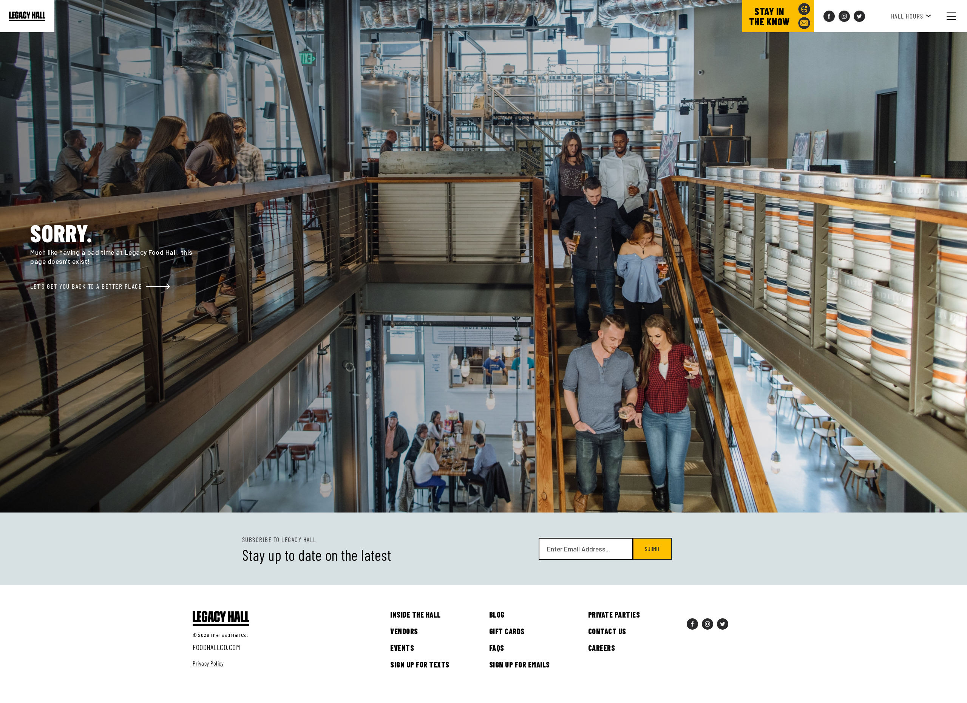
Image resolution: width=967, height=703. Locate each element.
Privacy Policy (208, 663)
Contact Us (607, 631)
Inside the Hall (415, 614)
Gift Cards (507, 631)
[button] (957, 16)
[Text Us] (804, 9)
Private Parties (614, 614)
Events (402, 647)
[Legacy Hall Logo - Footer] (221, 619)
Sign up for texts (420, 664)
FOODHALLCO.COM (216, 647)
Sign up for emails (519, 664)
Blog (497, 614)
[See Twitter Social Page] (859, 16)
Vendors (404, 631)
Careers (601, 647)
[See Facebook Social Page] (829, 16)
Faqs (496, 647)
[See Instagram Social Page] (844, 16)
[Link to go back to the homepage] (27, 16)
